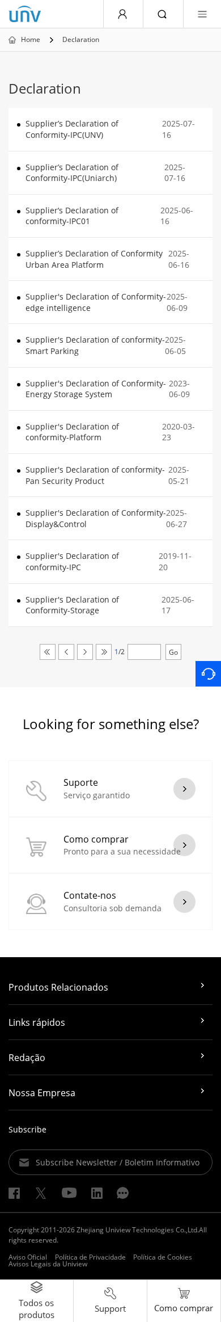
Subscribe (27, 1129)
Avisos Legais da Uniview (47, 1264)
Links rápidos (36, 1022)
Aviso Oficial (27, 1257)
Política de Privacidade (90, 1257)
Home (30, 40)
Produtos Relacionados (58, 987)
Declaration (80, 40)
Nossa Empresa (41, 1093)
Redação (26, 1057)
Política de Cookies (162, 1257)
